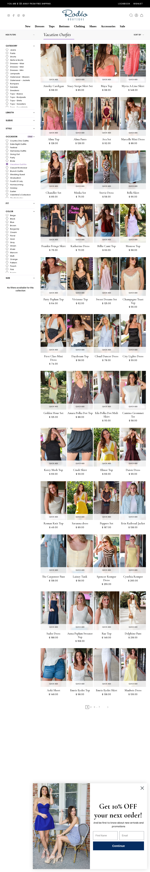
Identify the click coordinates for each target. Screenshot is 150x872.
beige (13, 215)
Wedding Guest (17, 174)
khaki (12, 249)
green (13, 245)
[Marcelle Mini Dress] (133, 116)
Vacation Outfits (18, 164)
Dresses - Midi (17, 66)
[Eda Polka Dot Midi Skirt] (106, 390)
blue (12, 222)
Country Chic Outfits (19, 140)
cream (13, 232)
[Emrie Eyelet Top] (80, 667)
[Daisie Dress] (133, 447)
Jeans (13, 50)
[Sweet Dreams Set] (106, 276)
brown (13, 225)
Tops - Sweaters (18, 104)
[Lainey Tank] (80, 553)
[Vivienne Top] (80, 276)
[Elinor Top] (106, 447)
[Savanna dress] (80, 500)
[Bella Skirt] (133, 170)
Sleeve (9, 120)
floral (12, 235)
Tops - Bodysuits (18, 97)
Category (11, 46)
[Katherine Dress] (80, 223)
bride (12, 161)
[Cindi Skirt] (80, 447)
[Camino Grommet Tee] (133, 390)
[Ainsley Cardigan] (53, 63)
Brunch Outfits (16, 171)
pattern (13, 262)
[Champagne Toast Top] (133, 276)
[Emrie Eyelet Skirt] (106, 667)
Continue (118, 846)
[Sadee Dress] (53, 610)
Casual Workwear (18, 167)
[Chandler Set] (53, 170)
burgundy (14, 229)
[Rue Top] (106, 610)
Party (12, 157)
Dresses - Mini (16, 70)
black (12, 218)
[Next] (108, 707)
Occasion (11, 136)
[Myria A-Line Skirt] (133, 63)
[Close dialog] (142, 788)
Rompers (14, 83)
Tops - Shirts (16, 100)
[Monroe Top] (133, 223)
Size (8, 278)
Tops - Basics (16, 93)
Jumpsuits (15, 73)
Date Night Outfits (18, 144)
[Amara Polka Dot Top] (80, 390)
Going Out (15, 154)
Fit (7, 203)
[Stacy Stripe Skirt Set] (80, 63)
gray (12, 242)
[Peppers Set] (106, 500)
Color (9, 211)
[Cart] (141, 15)
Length (10, 112)
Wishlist (138, 3)
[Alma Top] (53, 116)
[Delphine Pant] (133, 610)
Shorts (13, 56)
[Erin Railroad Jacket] (133, 500)
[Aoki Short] (53, 667)
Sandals (14, 87)
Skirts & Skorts (16, 60)
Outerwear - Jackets (20, 80)
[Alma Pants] (80, 116)
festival (13, 147)
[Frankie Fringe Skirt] (53, 223)
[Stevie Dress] (106, 170)
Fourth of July (16, 181)
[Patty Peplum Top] (53, 276)
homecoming (16, 184)
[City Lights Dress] (133, 333)
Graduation (15, 177)
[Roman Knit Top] (53, 500)
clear (30, 136)
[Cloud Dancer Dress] (106, 333)
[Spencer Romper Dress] (106, 553)
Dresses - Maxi (17, 63)
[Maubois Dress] (133, 667)
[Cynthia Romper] (133, 553)
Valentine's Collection (20, 194)
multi (12, 256)
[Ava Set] (106, 116)
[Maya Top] (106, 63)
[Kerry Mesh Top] (53, 447)
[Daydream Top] (80, 333)
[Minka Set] (80, 170)
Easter (13, 191)
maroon (14, 252)
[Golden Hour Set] (53, 390)
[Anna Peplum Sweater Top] (80, 610)
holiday (13, 188)
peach (13, 266)
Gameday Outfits (18, 150)
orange (14, 259)
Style (9, 128)
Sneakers (14, 90)
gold (12, 239)
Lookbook (124, 3)
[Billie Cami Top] (106, 223)
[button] (28, 26)
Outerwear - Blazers (19, 77)
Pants (12, 53)
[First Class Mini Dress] (53, 333)
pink (12, 269)
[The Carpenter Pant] (53, 553)
